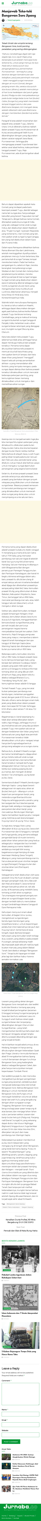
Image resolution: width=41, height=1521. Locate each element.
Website (5, 1430)
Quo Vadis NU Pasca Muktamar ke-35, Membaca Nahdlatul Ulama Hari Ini (26, 1489)
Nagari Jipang (27, 1207)
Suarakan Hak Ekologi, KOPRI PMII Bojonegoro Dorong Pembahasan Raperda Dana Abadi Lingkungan (25, 1477)
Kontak (16, 1518)
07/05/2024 (6, 1357)
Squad (19, 1516)
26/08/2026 (17, 1459)
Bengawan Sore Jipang (16, 1204)
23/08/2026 (17, 1493)
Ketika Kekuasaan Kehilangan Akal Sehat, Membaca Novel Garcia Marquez (25, 1466)
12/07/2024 (6, 1319)
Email (5, 1420)
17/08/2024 (6, 1280)
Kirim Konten (6, 1518)
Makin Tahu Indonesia (11, 1207)
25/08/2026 (17, 1471)
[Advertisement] (20, 180)
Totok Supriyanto (14, 20)
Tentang (12, 1516)
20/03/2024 (28, 20)
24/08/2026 (17, 1482)
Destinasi (7, 1347)
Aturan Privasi (29, 1516)
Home (4, 1516)
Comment (7, 1381)
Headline (6, 1270)
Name (5, 1410)
